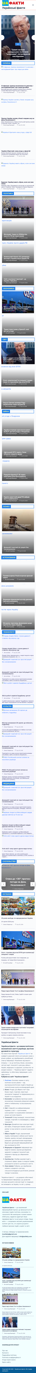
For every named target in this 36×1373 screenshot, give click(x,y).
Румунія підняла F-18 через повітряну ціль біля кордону (15, 475)
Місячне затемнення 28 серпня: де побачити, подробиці (17, 723)
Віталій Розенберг (10, 310)
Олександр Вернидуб (13, 59)
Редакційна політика (9, 1355)
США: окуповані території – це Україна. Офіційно (15, 280)
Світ (18, 44)
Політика (8, 1080)
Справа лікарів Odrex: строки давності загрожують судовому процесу (17, 526)
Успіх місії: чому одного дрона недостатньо (17, 848)
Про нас (5, 1350)
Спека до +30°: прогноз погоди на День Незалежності (18, 882)
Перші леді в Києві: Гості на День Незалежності (17, 991)
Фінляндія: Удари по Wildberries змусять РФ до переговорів (15, 235)
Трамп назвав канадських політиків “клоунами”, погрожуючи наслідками (18, 53)
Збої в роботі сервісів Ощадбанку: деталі (16, 696)
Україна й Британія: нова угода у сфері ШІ (15, 151)
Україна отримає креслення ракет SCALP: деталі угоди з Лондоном (17, 431)
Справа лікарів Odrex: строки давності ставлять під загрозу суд (15, 649)
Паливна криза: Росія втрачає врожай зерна (18, 576)
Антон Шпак (7, 652)
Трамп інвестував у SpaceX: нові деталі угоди (16, 330)
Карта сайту (6, 1362)
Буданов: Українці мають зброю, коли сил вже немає (17, 183)
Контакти (5, 1353)
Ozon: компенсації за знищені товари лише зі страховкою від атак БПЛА (17, 381)
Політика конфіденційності (11, 1357)
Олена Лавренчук (8, 727)
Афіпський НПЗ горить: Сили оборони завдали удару (15, 453)
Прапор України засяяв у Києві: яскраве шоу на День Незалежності (17, 119)
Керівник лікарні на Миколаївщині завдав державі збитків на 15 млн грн (16, 825)
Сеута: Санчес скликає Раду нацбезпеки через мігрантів (14, 403)
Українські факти (13, 7)
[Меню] (33, 5)
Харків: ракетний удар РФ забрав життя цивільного (16, 498)
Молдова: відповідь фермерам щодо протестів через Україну (17, 624)
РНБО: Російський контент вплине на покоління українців (15, 770)
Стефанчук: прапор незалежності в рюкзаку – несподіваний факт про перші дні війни (17, 86)
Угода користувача (8, 1360)
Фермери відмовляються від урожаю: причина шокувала (18, 600)
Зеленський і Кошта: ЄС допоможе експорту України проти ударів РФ (16, 257)
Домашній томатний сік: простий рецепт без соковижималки (17, 673)
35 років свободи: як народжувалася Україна (17, 918)
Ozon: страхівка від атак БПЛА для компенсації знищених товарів (17, 308)
